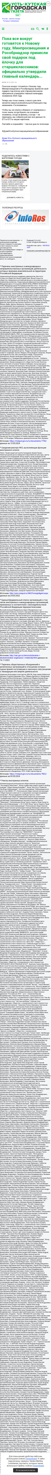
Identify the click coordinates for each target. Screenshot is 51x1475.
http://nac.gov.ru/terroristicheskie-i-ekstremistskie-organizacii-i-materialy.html (20, 656)
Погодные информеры (11, 21)
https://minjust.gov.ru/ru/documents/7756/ (28, 441)
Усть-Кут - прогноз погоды (11, 19)
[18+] (24, 8)
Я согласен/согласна (25, 1470)
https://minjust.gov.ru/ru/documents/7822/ (28, 774)
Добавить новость (15, 197)
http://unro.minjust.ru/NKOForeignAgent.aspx (29, 593)
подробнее (31, 1459)
